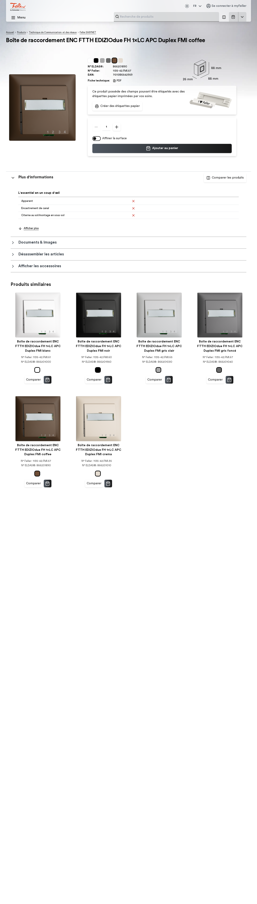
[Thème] (187, 6)
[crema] (121, 61)
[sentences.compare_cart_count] (223, 17)
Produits (21, 32)
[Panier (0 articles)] (234, 17)
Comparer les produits (228, 177)
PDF (119, 80)
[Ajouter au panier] (47, 380)
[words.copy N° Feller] (133, 70)
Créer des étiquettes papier (120, 106)
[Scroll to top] (246, 893)
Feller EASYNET (88, 32)
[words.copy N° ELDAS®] (129, 66)
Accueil (10, 32)
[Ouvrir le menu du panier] (242, 17)
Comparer (33, 379)
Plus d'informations (35, 177)
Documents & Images (37, 242)
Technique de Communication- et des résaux (53, 32)
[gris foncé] (109, 61)
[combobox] (168, 16)
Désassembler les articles (41, 254)
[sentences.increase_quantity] (117, 127)
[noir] (97, 61)
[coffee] (115, 61)
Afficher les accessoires (39, 266)
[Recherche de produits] (117, 16)
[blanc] (91, 61)
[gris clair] (103, 61)
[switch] (96, 138)
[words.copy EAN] (134, 74)
